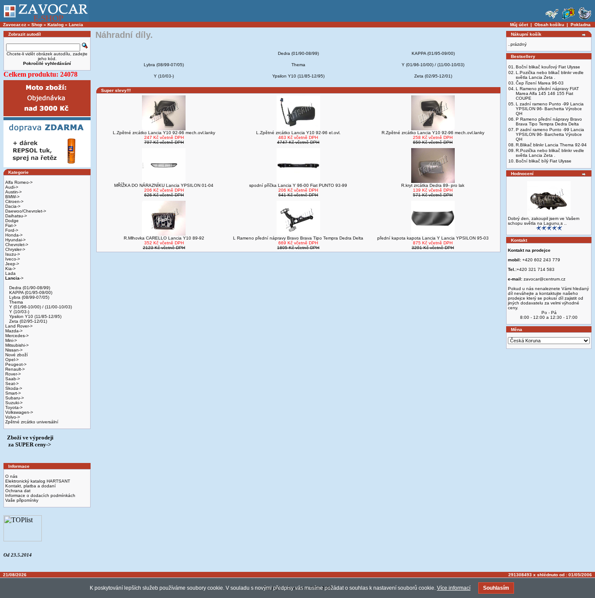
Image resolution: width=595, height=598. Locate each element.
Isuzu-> (12, 254)
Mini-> (11, 340)
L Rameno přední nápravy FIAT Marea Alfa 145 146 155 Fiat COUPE (547, 93)
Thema (15, 302)
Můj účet (519, 24)
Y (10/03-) (18, 311)
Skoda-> (13, 388)
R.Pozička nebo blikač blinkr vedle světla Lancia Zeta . (550, 153)
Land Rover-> (19, 326)
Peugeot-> (16, 364)
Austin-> (13, 191)
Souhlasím (496, 588)
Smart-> (13, 393)
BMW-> (12, 196)
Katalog (55, 24)
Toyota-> (14, 407)
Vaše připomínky (21, 500)
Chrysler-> (15, 249)
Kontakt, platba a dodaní (30, 485)
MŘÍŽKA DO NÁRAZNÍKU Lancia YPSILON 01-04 (163, 185)
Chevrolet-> (16, 244)
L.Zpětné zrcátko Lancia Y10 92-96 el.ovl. (298, 132)
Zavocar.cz (14, 24)
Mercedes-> (17, 335)
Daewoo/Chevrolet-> (25, 211)
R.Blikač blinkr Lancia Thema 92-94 (551, 144)
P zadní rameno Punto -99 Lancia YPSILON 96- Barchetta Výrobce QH (550, 134)
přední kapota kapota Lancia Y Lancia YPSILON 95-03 (433, 238)
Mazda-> (14, 330)
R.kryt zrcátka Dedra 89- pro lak (432, 185)
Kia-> (10, 268)
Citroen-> (14, 201)
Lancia (76, 24)
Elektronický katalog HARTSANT (37, 481)
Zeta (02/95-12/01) (27, 321)
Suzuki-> (14, 402)
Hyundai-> (15, 239)
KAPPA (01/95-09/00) (30, 292)
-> (14, 278)
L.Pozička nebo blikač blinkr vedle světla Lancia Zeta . (550, 75)
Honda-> (14, 235)
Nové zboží (16, 354)
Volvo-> (12, 417)
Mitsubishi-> (17, 345)
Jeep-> (12, 263)
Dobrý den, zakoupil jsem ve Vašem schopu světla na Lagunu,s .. (543, 221)
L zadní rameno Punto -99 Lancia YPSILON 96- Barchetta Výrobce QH (550, 108)
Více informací (453, 588)
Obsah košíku (549, 24)
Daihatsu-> (16, 215)
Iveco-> (12, 259)
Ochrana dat (17, 490)
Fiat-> (11, 225)
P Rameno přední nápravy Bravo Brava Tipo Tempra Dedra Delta (549, 121)
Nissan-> (14, 350)
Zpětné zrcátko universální (31, 421)
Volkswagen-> (19, 412)
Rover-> (13, 374)
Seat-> (12, 383)
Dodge (12, 220)
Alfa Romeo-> (19, 182)
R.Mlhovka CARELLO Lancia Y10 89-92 (164, 238)
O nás (11, 476)
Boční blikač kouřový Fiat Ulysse (548, 66)
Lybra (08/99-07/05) (28, 297)
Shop (36, 24)
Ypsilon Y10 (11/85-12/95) (34, 316)
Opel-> (12, 359)
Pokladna (581, 24)
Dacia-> (12, 206)
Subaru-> (14, 397)
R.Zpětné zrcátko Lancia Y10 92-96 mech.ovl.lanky (433, 132)
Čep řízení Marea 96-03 (540, 83)
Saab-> (12, 378)
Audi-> (11, 187)
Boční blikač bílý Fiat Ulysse (543, 161)
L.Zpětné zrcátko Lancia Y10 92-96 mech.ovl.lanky (164, 132)
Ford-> (11, 230)
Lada (10, 273)
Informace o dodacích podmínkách (40, 495)
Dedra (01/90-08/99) (29, 287)
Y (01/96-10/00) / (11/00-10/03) (40, 306)
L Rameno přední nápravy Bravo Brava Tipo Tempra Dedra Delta (298, 238)
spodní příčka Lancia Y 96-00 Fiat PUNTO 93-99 (298, 185)
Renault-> (15, 369)
